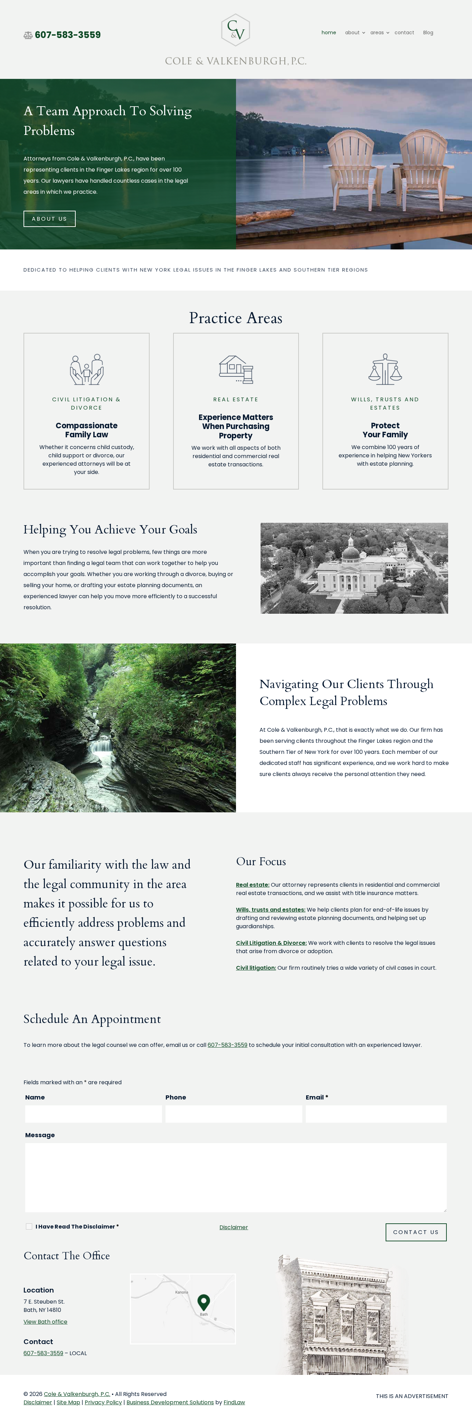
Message (40, 1135)
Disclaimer (233, 1227)
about (352, 32)
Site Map (68, 1402)
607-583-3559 (68, 35)
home (329, 32)
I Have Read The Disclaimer (77, 1226)
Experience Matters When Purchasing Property (236, 426)
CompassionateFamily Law (86, 430)
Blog (428, 32)
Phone (176, 1097)
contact (404, 32)
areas (377, 32)
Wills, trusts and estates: (270, 910)
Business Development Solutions (170, 1402)
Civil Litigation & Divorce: (271, 943)
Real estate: (253, 885)
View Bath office (45, 1322)
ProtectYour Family (385, 430)
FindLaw (234, 1402)
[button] (465, 1374)
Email (317, 1097)
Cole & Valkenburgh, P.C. (77, 1394)
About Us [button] (49, 219)
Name (35, 1097)
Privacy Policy (103, 1402)
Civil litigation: (256, 968)
